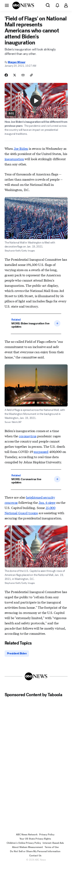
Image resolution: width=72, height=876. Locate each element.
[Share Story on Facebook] (6, 75)
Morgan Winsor (16, 62)
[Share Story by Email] (23, 75)
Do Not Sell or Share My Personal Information (35, 851)
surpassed (41, 451)
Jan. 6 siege (47, 502)
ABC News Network (27, 834)
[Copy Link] (31, 75)
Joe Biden (21, 148)
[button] (6, 5)
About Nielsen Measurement (27, 847)
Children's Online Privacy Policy (24, 843)
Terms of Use (52, 847)
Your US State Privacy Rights (35, 838)
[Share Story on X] (15, 75)
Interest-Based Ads (53, 843)
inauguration (14, 158)
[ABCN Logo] (23, 5)
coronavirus (27, 435)
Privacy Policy (46, 834)
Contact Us (35, 855)
